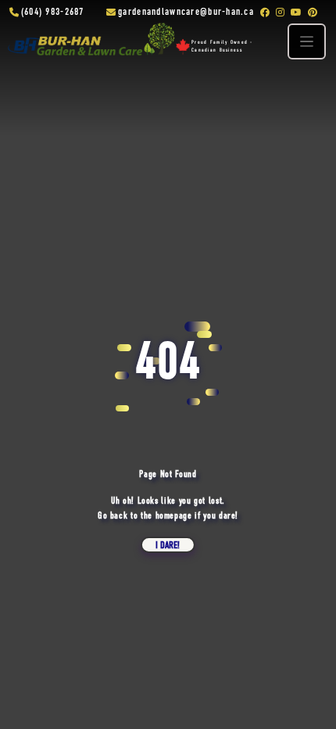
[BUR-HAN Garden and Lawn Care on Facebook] (265, 12)
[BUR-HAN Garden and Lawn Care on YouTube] (296, 12)
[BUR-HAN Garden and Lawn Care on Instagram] (280, 12)
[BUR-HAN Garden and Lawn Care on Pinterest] (312, 12)
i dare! (167, 545)
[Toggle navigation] (307, 41)
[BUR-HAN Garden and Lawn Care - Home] (88, 45)
